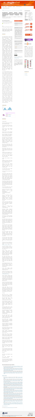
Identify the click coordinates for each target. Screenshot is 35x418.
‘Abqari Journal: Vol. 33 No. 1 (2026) (10, 389)
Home (3, 6)
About (6, 6)
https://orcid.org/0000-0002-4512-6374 (6, 23)
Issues (14, 6)
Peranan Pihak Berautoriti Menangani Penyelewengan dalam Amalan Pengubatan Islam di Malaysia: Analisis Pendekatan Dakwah (13, 369)
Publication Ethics (18, 6)
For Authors (26, 74)
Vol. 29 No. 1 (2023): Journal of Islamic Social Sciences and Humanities (18, 44)
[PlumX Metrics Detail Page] (3, 115)
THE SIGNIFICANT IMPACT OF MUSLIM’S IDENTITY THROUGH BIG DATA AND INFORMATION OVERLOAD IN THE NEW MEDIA (13, 403)
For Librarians (26, 75)
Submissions (10, 6)
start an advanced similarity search (10, 407)
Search (31, 6)
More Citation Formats (17, 38)
